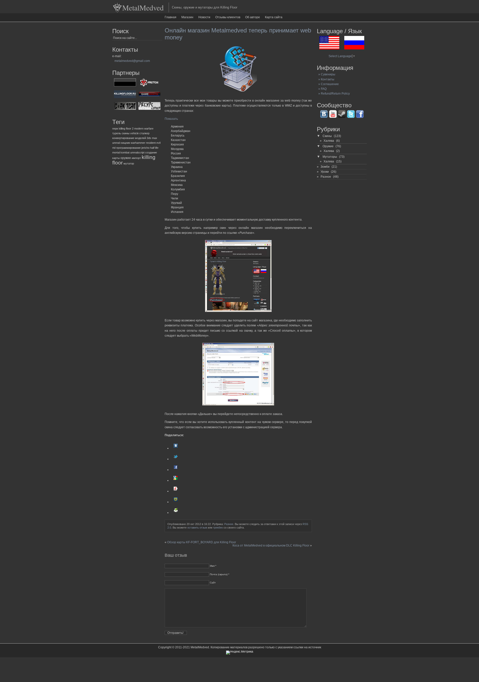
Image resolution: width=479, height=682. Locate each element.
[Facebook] (175, 469)
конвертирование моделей (129, 137)
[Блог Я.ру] (175, 491)
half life (154, 147)
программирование (128, 147)
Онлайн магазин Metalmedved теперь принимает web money (238, 34)
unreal (116, 142)
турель (116, 133)
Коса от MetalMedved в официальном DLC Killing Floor (271, 545)
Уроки (325, 171)
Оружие (328, 146)
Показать (171, 119)
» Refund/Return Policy (333, 93)
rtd (114, 147)
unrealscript (137, 152)
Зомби (325, 166)
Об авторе (252, 17)
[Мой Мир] (175, 502)
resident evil (153, 142)
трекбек (218, 527)
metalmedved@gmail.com (132, 61)
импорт (136, 157)
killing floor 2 (126, 128)
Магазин (187, 17)
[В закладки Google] (175, 480)
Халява (329, 140)
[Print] (175, 512)
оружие (125, 158)
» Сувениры (326, 74)
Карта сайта (273, 17)
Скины (327, 136)
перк (115, 128)
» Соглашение (328, 84)
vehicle (134, 133)
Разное (228, 524)
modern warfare (143, 128)
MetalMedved (143, 7)
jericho (145, 147)
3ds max (152, 137)
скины (125, 133)
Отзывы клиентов (227, 17)
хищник (125, 142)
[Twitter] (175, 459)
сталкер (144, 133)
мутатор (128, 163)
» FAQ (322, 89)
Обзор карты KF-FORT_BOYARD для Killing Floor (201, 542)
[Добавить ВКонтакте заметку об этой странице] (175, 448)
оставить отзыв (197, 527)
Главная (170, 17)
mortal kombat (120, 152)
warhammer (138, 142)
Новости (204, 17)
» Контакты (325, 79)
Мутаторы (330, 156)
